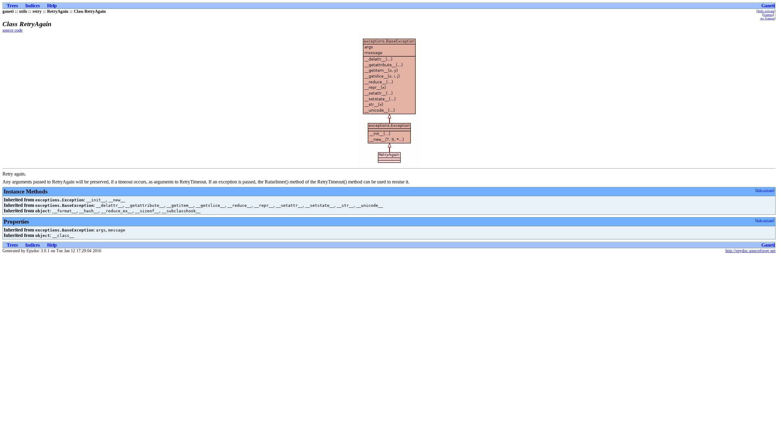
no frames (767, 18)
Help (52, 5)
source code (12, 30)
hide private (766, 11)
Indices (32, 5)
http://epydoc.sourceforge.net (750, 251)
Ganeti (768, 5)
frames (768, 14)
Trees (12, 5)
